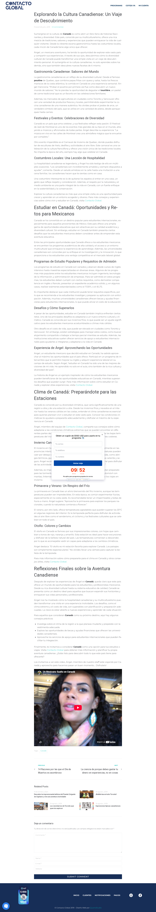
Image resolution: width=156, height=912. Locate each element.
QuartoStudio (96, 908)
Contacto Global (93, 200)
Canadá (43, 751)
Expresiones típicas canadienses (108, 806)
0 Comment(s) (57, 27)
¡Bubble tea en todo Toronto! (106, 794)
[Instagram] (131, 895)
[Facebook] (140, 895)
